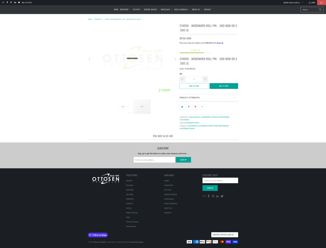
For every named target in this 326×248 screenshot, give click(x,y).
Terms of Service (132, 222)
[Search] (320, 9)
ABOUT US (168, 208)
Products (215, 117)
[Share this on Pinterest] (195, 107)
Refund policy (131, 226)
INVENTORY (168, 185)
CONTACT (129, 204)
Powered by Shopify (136, 242)
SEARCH (129, 181)
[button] (125, 9)
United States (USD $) (291, 3)
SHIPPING (130, 190)
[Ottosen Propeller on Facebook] (7, 2)
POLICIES (129, 185)
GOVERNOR (192, 126)
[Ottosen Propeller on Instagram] (11, 2)
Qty (181, 74)
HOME (166, 181)
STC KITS (167, 190)
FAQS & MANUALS (171, 204)
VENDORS (129, 199)
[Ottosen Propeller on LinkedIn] (15, 2)
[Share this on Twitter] (182, 107)
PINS (216, 126)
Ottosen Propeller (99, 242)
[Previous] (90, 59)
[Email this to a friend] (202, 107)
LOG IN (128, 208)
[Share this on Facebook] (189, 107)
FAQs (128, 217)
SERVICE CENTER (170, 194)
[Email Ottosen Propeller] (3, 2)
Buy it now (223, 86)
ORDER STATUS (132, 213)
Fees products (194, 117)
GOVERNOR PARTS (191, 123)
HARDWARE (205, 117)
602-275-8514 (27, 2)
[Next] (175, 59)
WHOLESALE (169, 199)
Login (313, 2)
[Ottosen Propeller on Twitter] (19, 2)
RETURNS (129, 194)
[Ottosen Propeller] (14, 9)
